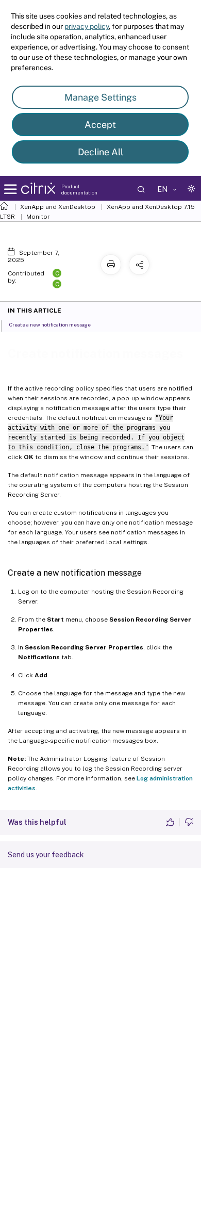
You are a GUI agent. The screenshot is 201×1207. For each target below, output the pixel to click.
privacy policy (86, 26)
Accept (100, 124)
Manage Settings (100, 97)
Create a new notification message (50, 324)
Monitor (38, 216)
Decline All (100, 151)
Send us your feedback (46, 855)
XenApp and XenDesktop (57, 206)
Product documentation (79, 189)
